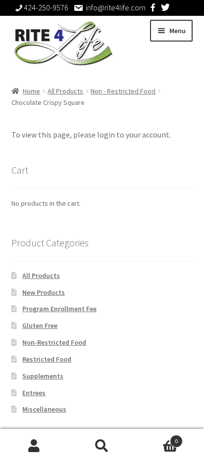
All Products (65, 91)
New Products (43, 292)
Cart (157, 437)
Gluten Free (39, 325)
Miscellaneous (44, 409)
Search (102, 446)
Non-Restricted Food (54, 342)
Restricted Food (46, 359)
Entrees (34, 392)
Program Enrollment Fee (59, 308)
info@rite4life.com (116, 7)
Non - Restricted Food (123, 91)
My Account (34, 446)
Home (31, 91)
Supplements (42, 375)
